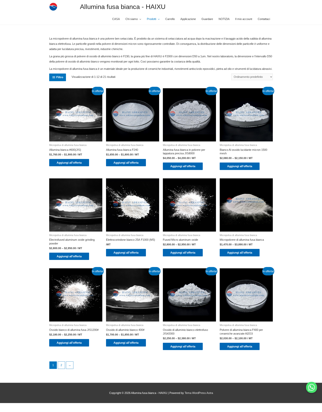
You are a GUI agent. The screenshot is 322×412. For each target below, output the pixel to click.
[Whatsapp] (312, 387)
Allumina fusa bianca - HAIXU (122, 6)
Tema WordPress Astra (199, 392)
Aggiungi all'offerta (69, 162)
